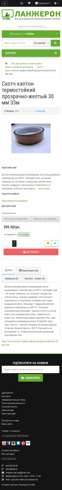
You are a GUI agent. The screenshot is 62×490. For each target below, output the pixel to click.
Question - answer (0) (35, 278)
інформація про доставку (13, 399)
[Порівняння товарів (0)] (21, 3)
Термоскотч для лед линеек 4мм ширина (46, 219)
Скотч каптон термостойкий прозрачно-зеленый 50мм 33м (17, 219)
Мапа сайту (7, 424)
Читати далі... (45, 188)
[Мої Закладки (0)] (29, 3)
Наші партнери (9, 413)
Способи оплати (9, 406)
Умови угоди (8, 410)
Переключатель (9, 213)
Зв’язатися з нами (10, 420)
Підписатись (32, 377)
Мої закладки (8, 454)
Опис (10, 270)
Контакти (6, 396)
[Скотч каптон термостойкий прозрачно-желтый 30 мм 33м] (31, 138)
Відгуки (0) (13, 278)
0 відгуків (40, 111)
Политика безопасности (13, 403)
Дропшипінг (7, 393)
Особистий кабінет (10, 450)
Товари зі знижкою (11, 431)
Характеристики (30, 270)
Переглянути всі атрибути (15, 200)
